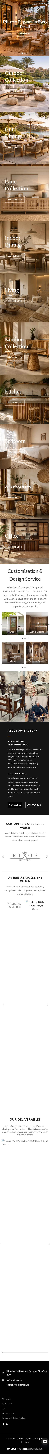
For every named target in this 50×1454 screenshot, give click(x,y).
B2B (4, 1408)
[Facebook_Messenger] (45, 1441)
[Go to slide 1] (22, 53)
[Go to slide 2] (25, 53)
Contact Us (7, 1403)
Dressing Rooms (37, 661)
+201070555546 (13, 1379)
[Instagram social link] (7, 1424)
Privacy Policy (8, 1413)
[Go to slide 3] (27, 53)
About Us (6, 1399)
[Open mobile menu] (3, 4)
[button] (3, 28)
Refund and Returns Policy (13, 1418)
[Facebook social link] (3, 1424)
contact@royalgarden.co (17, 1384)
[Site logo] (25, 4)
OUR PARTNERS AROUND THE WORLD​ (25, 826)
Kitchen (13, 661)
